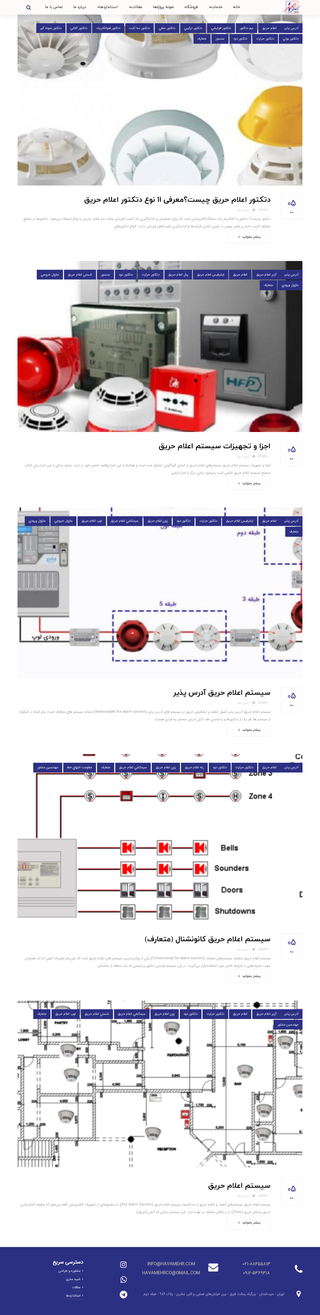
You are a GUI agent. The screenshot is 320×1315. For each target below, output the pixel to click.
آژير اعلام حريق (266, 274)
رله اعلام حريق (194, 767)
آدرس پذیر (291, 28)
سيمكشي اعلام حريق (124, 521)
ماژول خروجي (50, 274)
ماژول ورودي (290, 285)
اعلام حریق (269, 28)
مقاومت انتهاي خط (79, 767)
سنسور (220, 38)
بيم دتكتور (246, 28)
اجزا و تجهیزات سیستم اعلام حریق (214, 446)
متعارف (201, 38)
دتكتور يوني (290, 38)
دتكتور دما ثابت (139, 28)
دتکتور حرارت (265, 38)
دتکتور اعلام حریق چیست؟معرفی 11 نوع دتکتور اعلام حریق (177, 199)
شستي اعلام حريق (80, 274)
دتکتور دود (240, 38)
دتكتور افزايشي (221, 28)
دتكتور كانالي (78, 28)
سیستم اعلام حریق (239, 1185)
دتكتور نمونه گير (51, 28)
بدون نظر (243, 210)
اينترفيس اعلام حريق (210, 274)
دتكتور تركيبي (193, 28)
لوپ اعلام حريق (92, 521)
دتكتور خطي (167, 28)
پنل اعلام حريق (178, 274)
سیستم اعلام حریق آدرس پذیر (221, 693)
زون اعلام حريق (158, 521)
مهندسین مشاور (47, 767)
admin (263, 210)
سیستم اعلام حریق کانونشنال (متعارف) (207, 939)
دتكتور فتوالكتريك (108, 28)
